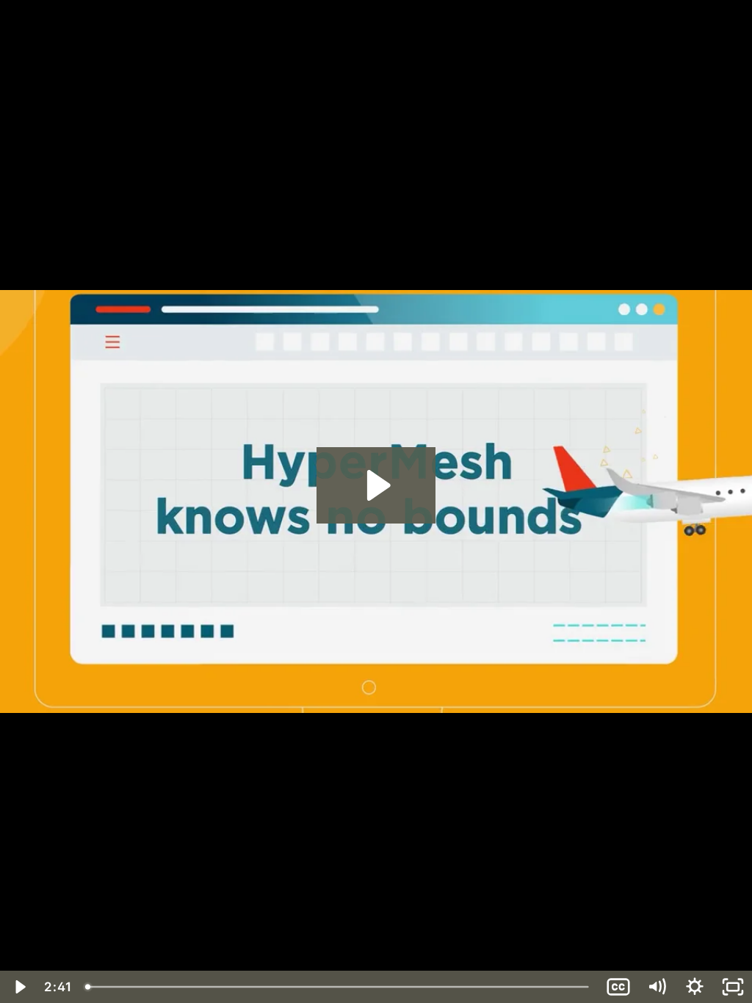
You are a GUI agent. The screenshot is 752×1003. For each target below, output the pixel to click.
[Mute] (656, 987)
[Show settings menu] (695, 987)
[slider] (338, 987)
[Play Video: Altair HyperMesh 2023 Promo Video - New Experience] (376, 485)
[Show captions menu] (618, 987)
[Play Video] (19, 987)
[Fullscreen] (733, 987)
